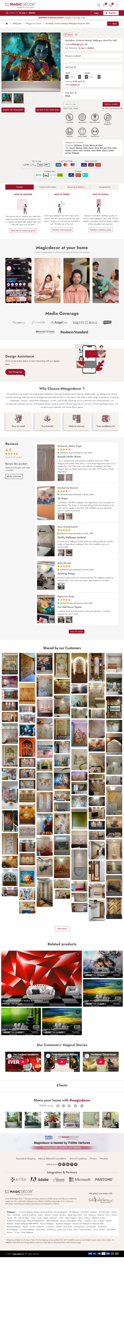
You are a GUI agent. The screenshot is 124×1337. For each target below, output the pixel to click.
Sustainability (104, 186)
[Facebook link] (72, 1164)
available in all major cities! (62, 17)
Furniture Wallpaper (27, 1229)
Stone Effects (71, 1221)
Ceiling (9, 1218)
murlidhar (86, 150)
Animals (55, 1215)
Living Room (50, 1226)
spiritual (68, 153)
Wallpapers (78, 145)
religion (104, 150)
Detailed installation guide (100, 229)
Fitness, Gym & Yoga (64, 1229)
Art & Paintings (104, 1212)
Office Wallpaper (52, 1221)
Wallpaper (75, 153)
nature (93, 150)
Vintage (101, 1221)
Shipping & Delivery (76, 186)
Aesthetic (94, 1212)
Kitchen (59, 1226)
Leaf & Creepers (71, 1218)
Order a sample (111, 104)
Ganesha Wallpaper (14, 1226)
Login (96, 13)
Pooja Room (67, 1226)
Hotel (61, 1218)
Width (67, 73)
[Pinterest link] (76, 1164)
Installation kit (74, 84)
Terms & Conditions (78, 1158)
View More (62, 928)
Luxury (95, 1229)
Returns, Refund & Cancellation (52, 1158)
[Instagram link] (64, 1164)
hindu (110, 148)
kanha (114, 148)
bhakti (85, 148)
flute (101, 148)
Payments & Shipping (25, 1158)
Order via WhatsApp (13, 110)
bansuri (72, 148)
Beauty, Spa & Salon (75, 1215)
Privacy (93, 1158)
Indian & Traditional (29, 1215)
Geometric (54, 1218)
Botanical (101, 1215)
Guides (19, 186)
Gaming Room (79, 1226)
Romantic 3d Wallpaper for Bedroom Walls (88, 1223)
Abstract (47, 1215)
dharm (96, 148)
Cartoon (114, 1215)
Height (87, 73)
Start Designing (15, 371)
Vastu (9, 1215)
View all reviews (76, 631)
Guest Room (102, 1226)
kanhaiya (68, 150)
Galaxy (45, 1218)
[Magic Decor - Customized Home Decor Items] (20, 5)
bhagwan (79, 148)
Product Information (47, 186)
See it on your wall (49, 110)
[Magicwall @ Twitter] (69, 1105)
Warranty (104, 1158)
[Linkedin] (68, 1164)
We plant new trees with (100, 1193)
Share (69, 34)
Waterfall (10, 1223)
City (15, 1218)
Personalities (40, 1229)
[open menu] (117, 5)
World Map (16, 1215)
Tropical (114, 1212)
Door (76, 1229)
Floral (33, 1218)
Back (114, 23)
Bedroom (40, 1226)
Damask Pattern (23, 1218)
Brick (108, 1215)
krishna (75, 150)
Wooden (109, 1221)
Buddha (25, 1226)
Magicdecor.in (18, 1253)
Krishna (86, 145)
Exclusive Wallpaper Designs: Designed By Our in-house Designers (43, 1212)
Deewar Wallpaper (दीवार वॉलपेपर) (26, 1223)
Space (62, 1221)
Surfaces (88, 1221)
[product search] (99, 5)
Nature (40, 1215)
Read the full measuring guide (23, 230)
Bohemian (92, 1215)
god (105, 148)
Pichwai (9, 1232)
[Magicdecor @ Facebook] (81, 1105)
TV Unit (16, 1232)
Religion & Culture (96, 145)
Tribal (95, 1221)
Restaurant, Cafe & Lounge (16, 1221)
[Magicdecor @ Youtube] (57, 1105)
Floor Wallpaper (12, 1229)
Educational (51, 1229)
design (91, 148)
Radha (98, 150)
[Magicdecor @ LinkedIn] (75, 1105)
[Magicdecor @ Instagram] (63, 1105)
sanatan (111, 150)
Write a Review (14, 476)
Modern (102, 1229)
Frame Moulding (85, 1229)
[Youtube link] (60, 1164)
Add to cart (70, 104)
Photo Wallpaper (27, 1232)
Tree (85, 1215)
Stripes (80, 1221)
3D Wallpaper (74, 1212)
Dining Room (91, 1226)
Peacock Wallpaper (47, 1223)
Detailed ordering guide (62, 229)
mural (80, 150)
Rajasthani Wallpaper (63, 1223)
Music (80, 1218)
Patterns (87, 1218)
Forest (39, 1218)
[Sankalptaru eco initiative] (100, 1199)
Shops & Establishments (35, 1221)
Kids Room (85, 1212)
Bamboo (63, 1215)
